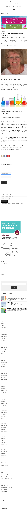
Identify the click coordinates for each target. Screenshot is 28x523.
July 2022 (3, 382)
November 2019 (4, 408)
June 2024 (3, 353)
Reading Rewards (4, 485)
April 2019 (3, 421)
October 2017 (4, 451)
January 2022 (3, 392)
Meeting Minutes (4, 480)
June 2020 (3, 399)
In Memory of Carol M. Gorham (12, 79)
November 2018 (4, 429)
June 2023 (3, 368)
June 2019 (3, 418)
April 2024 (3, 356)
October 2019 (4, 410)
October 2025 (4, 334)
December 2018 (4, 427)
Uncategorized (3, 45)
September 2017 (4, 453)
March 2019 (3, 423)
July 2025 (3, 338)
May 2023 (3, 369)
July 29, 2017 (3, 31)
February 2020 (4, 403)
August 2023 (3, 364)
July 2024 (3, 351)
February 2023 (4, 373)
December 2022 (4, 375)
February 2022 (4, 390)
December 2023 (4, 362)
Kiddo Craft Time (4, 474)
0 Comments (16, 45)
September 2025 (4, 336)
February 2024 (4, 360)
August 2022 (3, 381)
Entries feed (3, 504)
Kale (17, 518)
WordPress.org (4, 508)
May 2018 (3, 438)
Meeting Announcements (6, 478)
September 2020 (4, 397)
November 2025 (4, 332)
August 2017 (3, 455)
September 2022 (4, 379)
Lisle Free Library (14, 3)
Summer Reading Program (6, 487)
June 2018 (3, 436)
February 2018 (4, 444)
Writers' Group (4, 496)
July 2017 (3, 457)
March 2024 (3, 358)
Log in (2, 503)
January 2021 (3, 395)
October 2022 (4, 377)
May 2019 (3, 420)
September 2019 (4, 412)
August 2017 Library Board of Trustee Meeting (12, 34)
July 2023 (3, 366)
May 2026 (3, 323)
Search (14, 287)
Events (2, 472)
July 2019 (3, 416)
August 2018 (3, 433)
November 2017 (4, 449)
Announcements (4, 465)
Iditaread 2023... (10, 302)
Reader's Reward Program (6, 483)
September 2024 (4, 347)
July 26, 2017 (3, 109)
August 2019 (3, 414)
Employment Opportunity (6, 470)
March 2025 (3, 342)
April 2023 (3, 371)
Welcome (3, 494)
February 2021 (4, 394)
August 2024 (3, 349)
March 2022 (3, 388)
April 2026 (3, 325)
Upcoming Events (3, 149)
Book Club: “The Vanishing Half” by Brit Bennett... (17, 308)
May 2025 (3, 340)
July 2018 (3, 434)
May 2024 (3, 355)
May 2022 (3, 386)
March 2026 (3, 327)
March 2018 (3, 442)
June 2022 (3, 384)
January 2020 (3, 405)
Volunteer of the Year (5, 493)
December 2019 (4, 407)
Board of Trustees (5, 467)
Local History (4, 476)
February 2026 (4, 329)
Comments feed (4, 506)
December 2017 (4, 447)
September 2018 (4, 431)
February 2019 (4, 425)
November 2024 (4, 345)
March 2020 (3, 401)
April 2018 (3, 440)
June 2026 (3, 321)
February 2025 (4, 343)
